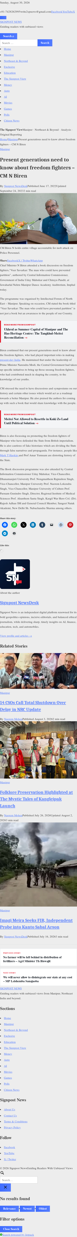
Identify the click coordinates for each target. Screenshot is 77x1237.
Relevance (9, 1208)
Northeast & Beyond (16, 61)
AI (5, 96)
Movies (8, 102)
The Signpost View (15, 78)
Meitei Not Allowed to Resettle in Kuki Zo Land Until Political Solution (36, 421)
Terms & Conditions (15, 1121)
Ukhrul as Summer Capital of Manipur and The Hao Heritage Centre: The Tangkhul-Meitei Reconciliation (36, 333)
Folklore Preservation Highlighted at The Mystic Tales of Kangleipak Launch (36, 799)
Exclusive (9, 67)
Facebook (56, 11)
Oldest (43, 1208)
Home (7, 49)
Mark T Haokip (9, 455)
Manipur (9, 55)
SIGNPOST (11, 22)
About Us (9, 1109)
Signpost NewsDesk (15, 186)
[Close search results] (5, 1187)
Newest (27, 1208)
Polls (7, 114)
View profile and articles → (16, 635)
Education (10, 72)
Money (8, 85)
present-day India (10, 360)
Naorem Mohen (13, 719)
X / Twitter (24, 260)
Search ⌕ (8, 36)
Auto (7, 90)
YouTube (67, 11)
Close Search (11, 1229)
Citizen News (11, 120)
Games (8, 108)
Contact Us (10, 1115)
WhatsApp (36, 260)
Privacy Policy (12, 1127)
